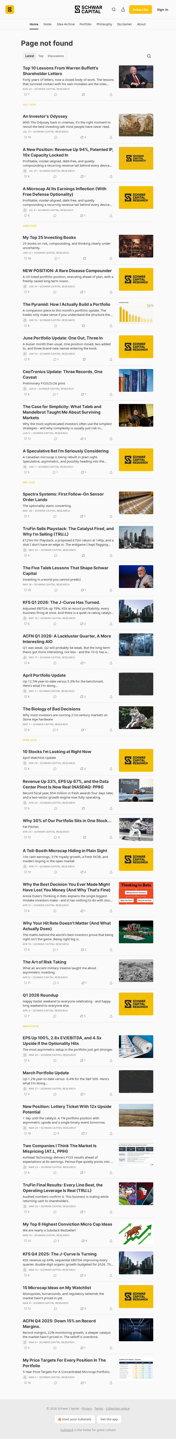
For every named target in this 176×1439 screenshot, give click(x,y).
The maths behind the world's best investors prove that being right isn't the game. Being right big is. (68, 937)
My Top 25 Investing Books (49, 237)
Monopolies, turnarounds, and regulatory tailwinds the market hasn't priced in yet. (63, 1295)
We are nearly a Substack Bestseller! (49, 1230)
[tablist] (44, 56)
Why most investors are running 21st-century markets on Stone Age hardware (65, 717)
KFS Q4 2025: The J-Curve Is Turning (60, 1254)
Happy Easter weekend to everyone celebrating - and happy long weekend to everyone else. (67, 1003)
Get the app (109, 1419)
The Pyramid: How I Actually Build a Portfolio (66, 304)
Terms (98, 1408)
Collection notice (118, 1408)
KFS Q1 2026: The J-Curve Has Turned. (61, 602)
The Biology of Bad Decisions (51, 709)
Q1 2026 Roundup (40, 995)
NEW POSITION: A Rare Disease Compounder (67, 270)
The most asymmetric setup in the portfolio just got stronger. (68, 1049)
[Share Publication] (123, 9)
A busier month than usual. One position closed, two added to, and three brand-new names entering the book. (67, 346)
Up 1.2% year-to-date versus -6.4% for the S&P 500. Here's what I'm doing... (66, 1081)
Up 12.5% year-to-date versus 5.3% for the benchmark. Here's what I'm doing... (63, 683)
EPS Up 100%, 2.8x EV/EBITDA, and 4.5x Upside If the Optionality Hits (62, 1040)
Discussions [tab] (56, 56)
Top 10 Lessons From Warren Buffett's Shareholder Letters (60, 71)
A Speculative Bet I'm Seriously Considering (66, 451)
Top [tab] (40, 56)
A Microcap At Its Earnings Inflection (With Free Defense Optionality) (64, 191)
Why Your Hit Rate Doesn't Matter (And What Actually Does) (67, 926)
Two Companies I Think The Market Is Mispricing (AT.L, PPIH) (60, 1148)
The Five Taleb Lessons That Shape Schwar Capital (65, 570)
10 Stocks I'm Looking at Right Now (57, 751)
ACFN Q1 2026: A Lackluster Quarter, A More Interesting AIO (67, 639)
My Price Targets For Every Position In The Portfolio (64, 1363)
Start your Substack (76, 1419)
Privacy (87, 1408)
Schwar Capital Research (52, 88)
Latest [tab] (29, 56)
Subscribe (141, 9)
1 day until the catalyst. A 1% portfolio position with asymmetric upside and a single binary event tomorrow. (64, 1120)
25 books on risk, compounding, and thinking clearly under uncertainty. (67, 245)
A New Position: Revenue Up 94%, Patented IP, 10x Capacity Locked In (68, 152)
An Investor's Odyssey (45, 116)
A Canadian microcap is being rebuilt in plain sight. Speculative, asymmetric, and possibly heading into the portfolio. (63, 459)
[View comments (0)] (55, 94)
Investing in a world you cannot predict (52, 579)
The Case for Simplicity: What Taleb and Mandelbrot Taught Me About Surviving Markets (62, 412)
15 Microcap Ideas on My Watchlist (57, 1287)
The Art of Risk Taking (44, 962)
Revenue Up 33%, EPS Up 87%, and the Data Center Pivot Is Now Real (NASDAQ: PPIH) (66, 784)
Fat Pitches (31, 826)
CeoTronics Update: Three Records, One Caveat (62, 374)
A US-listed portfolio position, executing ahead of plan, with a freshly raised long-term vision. (68, 278)
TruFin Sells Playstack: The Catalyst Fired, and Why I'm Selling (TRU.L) (68, 531)
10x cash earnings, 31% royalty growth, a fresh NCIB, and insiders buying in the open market (65, 858)
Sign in (162, 9)
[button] (34, 24)
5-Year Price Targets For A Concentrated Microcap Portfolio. (66, 1372)
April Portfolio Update (44, 675)
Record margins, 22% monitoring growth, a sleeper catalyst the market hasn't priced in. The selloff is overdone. (67, 1334)
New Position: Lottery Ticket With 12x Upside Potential (67, 1109)
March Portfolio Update (46, 1072)
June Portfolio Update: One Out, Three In (63, 338)
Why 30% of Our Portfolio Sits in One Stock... (67, 820)
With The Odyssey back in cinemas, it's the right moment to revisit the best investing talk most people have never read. (67, 124)
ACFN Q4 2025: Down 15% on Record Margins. (59, 1323)
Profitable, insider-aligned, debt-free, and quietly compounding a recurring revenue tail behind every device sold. (66, 163)
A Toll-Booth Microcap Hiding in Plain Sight (65, 850)
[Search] (113, 9)
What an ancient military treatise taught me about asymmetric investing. (59, 970)
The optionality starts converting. (47, 505)
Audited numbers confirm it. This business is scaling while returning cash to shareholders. (65, 1198)
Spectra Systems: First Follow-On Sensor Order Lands (63, 497)
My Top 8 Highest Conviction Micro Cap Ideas (67, 1224)
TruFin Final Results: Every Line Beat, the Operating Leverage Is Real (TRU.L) (63, 1188)
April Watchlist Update (39, 757)
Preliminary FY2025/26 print (44, 383)
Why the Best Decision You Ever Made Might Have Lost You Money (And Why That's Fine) (67, 887)
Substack (66, 1430)
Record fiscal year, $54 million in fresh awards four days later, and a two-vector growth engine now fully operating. (68, 795)
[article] (88, 81)
